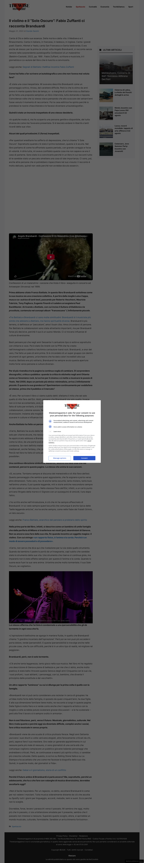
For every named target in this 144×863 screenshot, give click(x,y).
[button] (72, 431)
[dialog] (72, 431)
